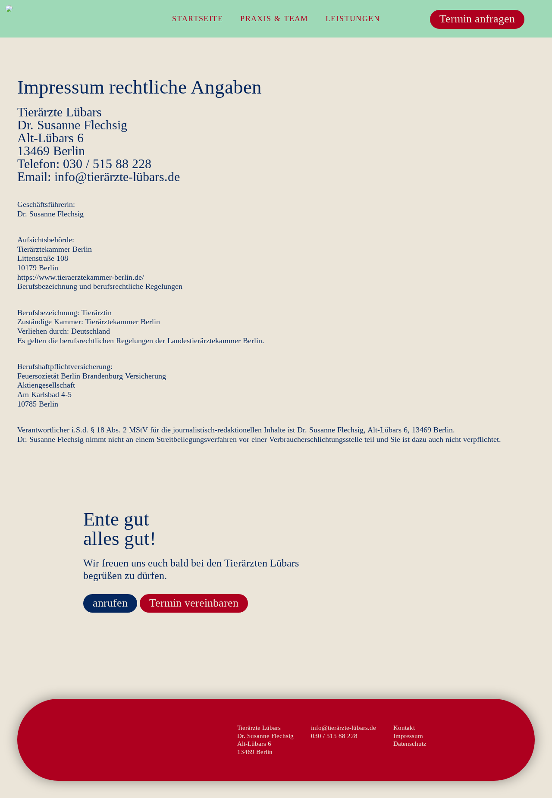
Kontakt (404, 727)
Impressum (408, 735)
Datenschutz (410, 743)
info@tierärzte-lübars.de (343, 727)
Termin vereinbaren (193, 603)
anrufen (110, 603)
